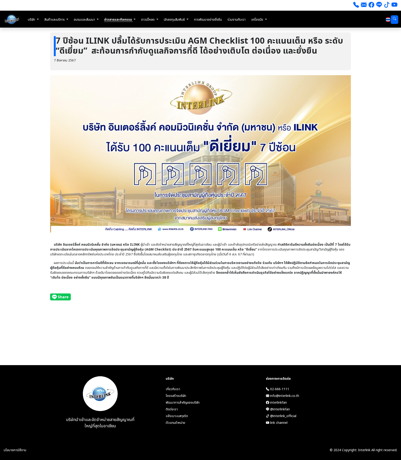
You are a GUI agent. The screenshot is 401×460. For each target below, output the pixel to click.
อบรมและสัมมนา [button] (85, 19)
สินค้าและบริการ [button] (55, 19)
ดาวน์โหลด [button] (148, 19)
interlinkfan (278, 402)
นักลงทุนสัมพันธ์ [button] (175, 19)
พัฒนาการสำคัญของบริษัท (183, 402)
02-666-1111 (279, 389)
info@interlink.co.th (284, 395)
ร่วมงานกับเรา (236, 19)
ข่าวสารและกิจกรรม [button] (118, 19)
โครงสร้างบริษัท (176, 395)
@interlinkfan (279, 409)
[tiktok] (387, 5)
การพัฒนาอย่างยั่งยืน (208, 19)
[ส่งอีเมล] (364, 5)
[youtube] (394, 5)
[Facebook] (371, 5)
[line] (379, 5)
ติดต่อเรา (172, 409)
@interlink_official (282, 416)
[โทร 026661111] (356, 5)
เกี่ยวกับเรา (173, 389)
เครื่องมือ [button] (257, 19)
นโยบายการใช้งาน (15, 450)
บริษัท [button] (32, 19)
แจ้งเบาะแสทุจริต (177, 416)
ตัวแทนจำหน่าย (175, 422)
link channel (278, 422)
